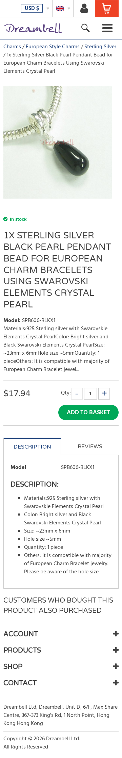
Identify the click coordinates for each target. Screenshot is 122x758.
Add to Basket (88, 413)
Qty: (66, 393)
